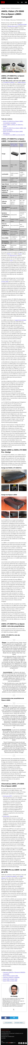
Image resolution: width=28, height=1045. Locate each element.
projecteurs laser (22, 24)
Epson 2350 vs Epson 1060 (10, 979)
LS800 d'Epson (22, 82)
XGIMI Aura (6, 816)
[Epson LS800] (23, 154)
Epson (20, 254)
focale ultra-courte (13, 26)
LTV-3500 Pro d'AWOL (9, 82)
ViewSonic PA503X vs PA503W (11, 977)
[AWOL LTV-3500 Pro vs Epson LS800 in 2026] (14, 65)
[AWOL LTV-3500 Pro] (15, 153)
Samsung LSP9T (7, 796)
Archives (3, 1038)
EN (2, 1041)
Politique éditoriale (5, 1031)
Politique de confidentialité (7, 1036)
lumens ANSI (4, 281)
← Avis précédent (8, 1022)
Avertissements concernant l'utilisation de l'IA (12, 1033)
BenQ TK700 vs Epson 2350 (10, 975)
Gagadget (3, 2)
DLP (11, 260)
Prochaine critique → (19, 1022)
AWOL (9, 254)
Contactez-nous (5, 1035)
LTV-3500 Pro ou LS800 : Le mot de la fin (14, 134)
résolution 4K (13, 255)
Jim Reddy (6, 20)
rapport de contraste (20, 320)
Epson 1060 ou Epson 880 (10, 980)
